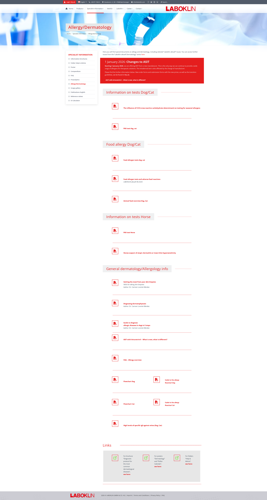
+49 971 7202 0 (95, 2)
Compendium (76, 71)
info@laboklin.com (139, 2)
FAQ (72, 76)
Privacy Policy (155, 495)
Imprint (129, 495)
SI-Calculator (75, 101)
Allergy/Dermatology (78, 84)
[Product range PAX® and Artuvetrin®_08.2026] (115, 127)
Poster (73, 67)
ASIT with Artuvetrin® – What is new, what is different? (145, 339)
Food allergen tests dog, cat (134, 160)
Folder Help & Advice (78, 63)
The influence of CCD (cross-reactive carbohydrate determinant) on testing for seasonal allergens (161, 108)
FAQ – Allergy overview (132, 360)
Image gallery (75, 88)
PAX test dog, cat (130, 128)
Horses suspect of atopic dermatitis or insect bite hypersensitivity (149, 253)
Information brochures (79, 59)
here (143, 54)
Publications (78, 92)
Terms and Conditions (142, 495)
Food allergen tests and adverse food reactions (141, 179)
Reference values (77, 96)
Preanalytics (75, 80)
